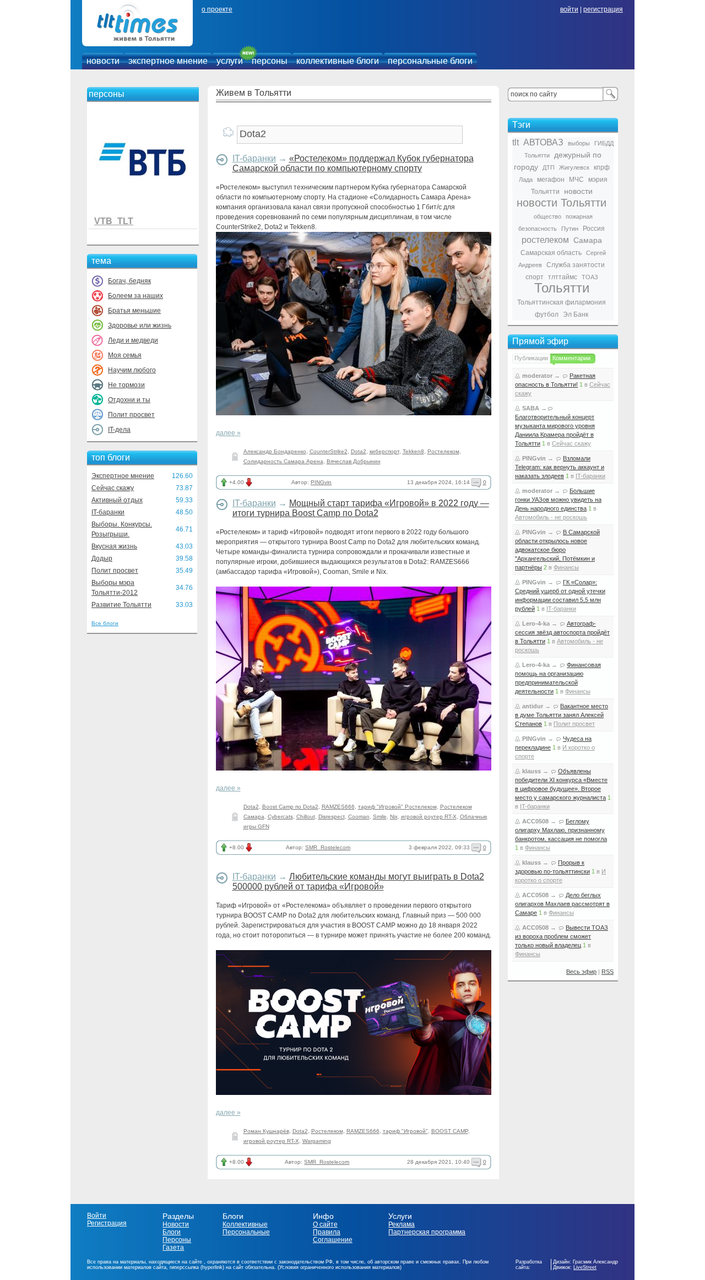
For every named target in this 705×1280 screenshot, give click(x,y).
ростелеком (545, 240)
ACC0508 (535, 821)
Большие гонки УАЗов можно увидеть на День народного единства (558, 499)
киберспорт (384, 451)
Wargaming (316, 1141)
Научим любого (132, 370)
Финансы (566, 567)
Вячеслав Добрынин (354, 461)
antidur (532, 706)
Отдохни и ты (129, 400)
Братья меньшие (134, 310)
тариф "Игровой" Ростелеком (397, 807)
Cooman (359, 816)
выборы (579, 143)
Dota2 (358, 451)
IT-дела (119, 429)
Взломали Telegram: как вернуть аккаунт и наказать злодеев (559, 467)
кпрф (602, 167)
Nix (394, 816)
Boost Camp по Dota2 (290, 807)
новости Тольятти (561, 203)
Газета (173, 1247)
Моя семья (125, 355)
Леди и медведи (133, 340)
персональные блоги (430, 61)
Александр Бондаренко (274, 451)
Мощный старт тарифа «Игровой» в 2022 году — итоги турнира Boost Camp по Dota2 (360, 508)
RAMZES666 (338, 807)
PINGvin (321, 482)
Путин (569, 228)
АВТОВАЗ (543, 142)
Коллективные (245, 1224)
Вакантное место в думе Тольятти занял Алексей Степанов (561, 715)
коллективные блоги (337, 61)
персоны (270, 61)
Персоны (176, 1240)
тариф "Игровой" (405, 1131)
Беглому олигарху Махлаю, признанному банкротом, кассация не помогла (561, 830)
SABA (530, 408)
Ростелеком (443, 451)
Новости (175, 1224)
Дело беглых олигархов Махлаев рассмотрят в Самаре (562, 904)
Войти (96, 1215)
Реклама (401, 1224)
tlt (515, 142)
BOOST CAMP (449, 1131)
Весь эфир (581, 971)
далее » (228, 433)
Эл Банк (575, 314)
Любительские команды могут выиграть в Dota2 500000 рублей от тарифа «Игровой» (358, 881)
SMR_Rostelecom (327, 847)
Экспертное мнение (122, 476)
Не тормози (126, 385)
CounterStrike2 (329, 451)
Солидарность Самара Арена (283, 461)
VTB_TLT (113, 221)
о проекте (217, 9)
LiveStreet (584, 1267)
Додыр (101, 558)
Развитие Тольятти (121, 605)
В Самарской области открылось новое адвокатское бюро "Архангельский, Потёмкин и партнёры (557, 550)
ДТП (549, 167)
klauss (531, 771)
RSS (607, 971)
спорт (534, 277)
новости (103, 61)
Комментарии (571, 358)
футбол (546, 314)
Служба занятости (575, 265)
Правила (326, 1232)
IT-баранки (107, 512)
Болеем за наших (135, 296)
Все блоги (104, 623)
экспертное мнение (168, 61)
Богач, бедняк (129, 281)
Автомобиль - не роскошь (551, 517)
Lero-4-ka (536, 623)
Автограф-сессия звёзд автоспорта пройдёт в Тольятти (562, 632)
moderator (537, 375)
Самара (587, 240)
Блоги (171, 1232)
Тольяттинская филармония (561, 302)
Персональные (246, 1232)
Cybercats (280, 816)
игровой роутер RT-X (429, 816)
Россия (594, 228)
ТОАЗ (590, 277)
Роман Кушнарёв (266, 1131)
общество (547, 216)
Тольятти (561, 287)
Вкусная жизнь (114, 546)
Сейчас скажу (112, 488)
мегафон (551, 179)
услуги (229, 61)
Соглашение (332, 1240)
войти (569, 9)
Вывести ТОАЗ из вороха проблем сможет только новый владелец (561, 936)
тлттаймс (562, 277)
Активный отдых (117, 500)
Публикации (531, 358)
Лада (526, 179)
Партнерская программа (426, 1232)
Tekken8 (413, 451)
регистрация (603, 9)
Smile (380, 816)
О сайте (325, 1224)
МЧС (576, 179)
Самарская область (551, 253)
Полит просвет (131, 415)
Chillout (305, 816)
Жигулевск (574, 167)
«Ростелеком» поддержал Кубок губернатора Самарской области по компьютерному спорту (353, 163)
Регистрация (107, 1223)
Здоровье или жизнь (139, 325)
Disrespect (331, 816)
